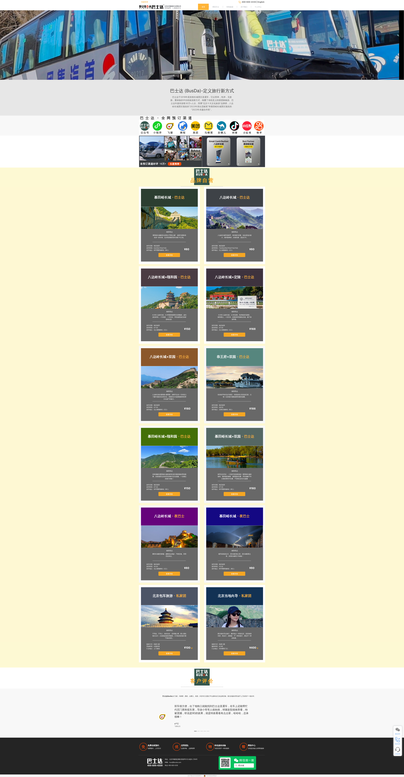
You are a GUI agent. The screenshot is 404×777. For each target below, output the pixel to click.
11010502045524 (211, 775)
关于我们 (244, 7)
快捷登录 (144, 2)
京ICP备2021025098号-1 (195, 775)
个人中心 (258, 7)
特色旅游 (230, 7)
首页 (203, 7)
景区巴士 (215, 7)
